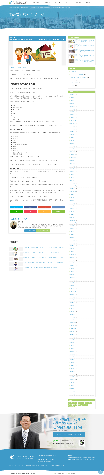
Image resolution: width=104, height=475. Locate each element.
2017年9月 (72, 382)
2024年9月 (72, 160)
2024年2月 (72, 180)
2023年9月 (72, 194)
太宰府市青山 (88, 402)
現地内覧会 (72, 406)
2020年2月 (72, 317)
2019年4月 (72, 345)
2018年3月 (72, 365)
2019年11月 (73, 325)
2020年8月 (72, 300)
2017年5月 (72, 394)
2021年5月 (72, 274)
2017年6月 (72, 391)
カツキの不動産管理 (30, 230)
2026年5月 (72, 103)
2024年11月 (73, 154)
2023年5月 (72, 206)
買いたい (67, 2)
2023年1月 (72, 217)
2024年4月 (72, 174)
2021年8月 (72, 265)
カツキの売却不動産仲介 (43, 230)
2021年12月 (73, 254)
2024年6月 (72, 169)
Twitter (16, 207)
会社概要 (78, 2)
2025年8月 (72, 129)
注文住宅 (85, 404)
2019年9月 (72, 331)
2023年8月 (72, 197)
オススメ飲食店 (75, 82)
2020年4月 (72, 311)
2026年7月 (72, 97)
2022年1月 (72, 251)
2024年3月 (72, 177)
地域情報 (72, 80)
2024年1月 (72, 183)
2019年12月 (73, 322)
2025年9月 (72, 126)
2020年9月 (72, 297)
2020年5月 (72, 308)
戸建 (75, 404)
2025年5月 (72, 137)
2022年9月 (72, 228)
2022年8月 (72, 231)
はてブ (58, 207)
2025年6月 (72, 134)
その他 (73, 85)
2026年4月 (72, 106)
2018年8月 (72, 351)
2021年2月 (72, 283)
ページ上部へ (100, 472)
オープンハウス (73, 402)
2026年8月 (72, 94)
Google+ (45, 207)
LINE (16, 211)
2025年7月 (72, 131)
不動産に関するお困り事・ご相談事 (18, 68)
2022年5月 (72, 240)
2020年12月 (73, 288)
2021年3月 (72, 280)
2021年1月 (72, 285)
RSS (44, 211)
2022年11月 (73, 223)
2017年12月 (73, 374)
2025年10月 (73, 123)
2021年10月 (73, 260)
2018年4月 (72, 362)
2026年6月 (72, 100)
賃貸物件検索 (36, 466)
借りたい (57, 2)
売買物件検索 (44, 466)
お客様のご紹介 (73, 71)
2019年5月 (72, 342)
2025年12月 (73, 117)
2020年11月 (73, 291)
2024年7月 (72, 166)
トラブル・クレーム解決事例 (76, 74)
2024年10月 (73, 157)
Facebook (30, 207)
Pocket (30, 211)
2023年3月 (72, 211)
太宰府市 (81, 402)
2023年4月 (72, 208)
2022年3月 (72, 245)
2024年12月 (73, 151)
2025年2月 (72, 146)
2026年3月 (72, 109)
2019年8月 (72, 334)
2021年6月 (72, 271)
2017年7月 (72, 388)
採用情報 (58, 466)
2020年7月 (72, 302)
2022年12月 (73, 220)
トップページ (13, 466)
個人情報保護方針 (73, 473)
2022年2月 (72, 248)
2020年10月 (73, 294)
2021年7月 (72, 268)
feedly (58, 211)
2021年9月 (72, 263)
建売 (70, 404)
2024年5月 (72, 171)
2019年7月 (72, 337)
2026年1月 (72, 114)
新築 (79, 404)
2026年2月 (72, 111)
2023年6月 (72, 203)
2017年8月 (72, 385)
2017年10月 (73, 379)
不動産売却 (47, 2)
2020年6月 (72, 305)
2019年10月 (73, 328)
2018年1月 (72, 371)
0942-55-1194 (69, 427)
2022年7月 (72, 234)
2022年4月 (72, 243)
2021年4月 (72, 277)
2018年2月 (72, 368)
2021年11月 (73, 257)
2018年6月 (72, 357)
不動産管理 (36, 2)
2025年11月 (73, 120)
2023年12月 (73, 186)
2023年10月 (73, 191)
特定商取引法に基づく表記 (61, 473)
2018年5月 (72, 359)
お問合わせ (89, 2)
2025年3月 (72, 143)
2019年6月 (72, 340)
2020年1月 (72, 320)
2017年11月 (73, 377)
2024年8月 (72, 163)
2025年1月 (72, 149)
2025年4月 (72, 140)
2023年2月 (72, 214)
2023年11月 (73, 188)
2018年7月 (72, 354)
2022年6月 (72, 237)
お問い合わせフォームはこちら (69, 434)
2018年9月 (72, 348)
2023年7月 (72, 200)
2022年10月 (73, 226)
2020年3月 (72, 314)
